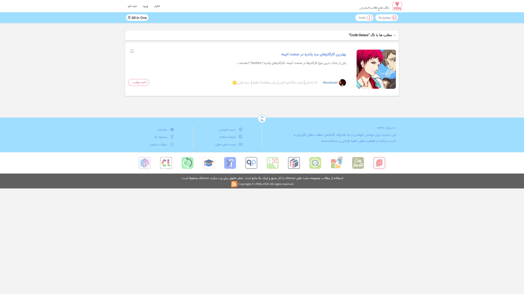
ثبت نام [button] (132, 6)
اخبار (157, 6)
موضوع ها (385, 17)
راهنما (362, 17)
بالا (262, 120)
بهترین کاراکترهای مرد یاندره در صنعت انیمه (313, 54)
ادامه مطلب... (139, 82)
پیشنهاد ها (160, 137)
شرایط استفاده (227, 137)
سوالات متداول (158, 145)
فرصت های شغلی (225, 145)
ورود (145, 6)
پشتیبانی (162, 130)
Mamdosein (331, 82)
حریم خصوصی (227, 130)
